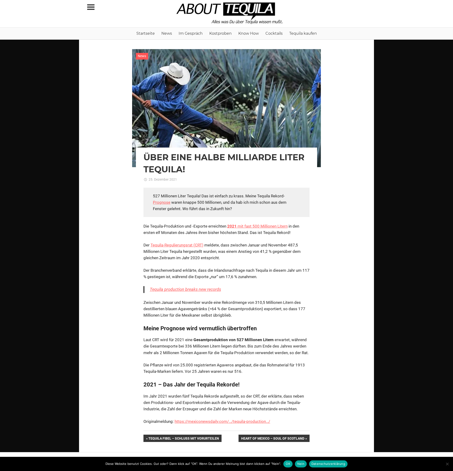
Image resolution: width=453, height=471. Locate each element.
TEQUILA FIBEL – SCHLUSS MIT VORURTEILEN (183, 439)
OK (288, 464)
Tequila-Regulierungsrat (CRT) (177, 245)
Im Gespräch (191, 33)
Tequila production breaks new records (185, 289)
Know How (248, 33)
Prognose (161, 202)
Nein (300, 464)
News (166, 33)
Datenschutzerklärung (328, 464)
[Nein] (447, 464)
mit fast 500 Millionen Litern (257, 226)
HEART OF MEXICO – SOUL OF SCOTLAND (272, 439)
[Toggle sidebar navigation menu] (90, 7)
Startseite (145, 33)
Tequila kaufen (303, 33)
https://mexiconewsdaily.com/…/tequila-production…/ (222, 421)
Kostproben (220, 33)
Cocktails (274, 33)
